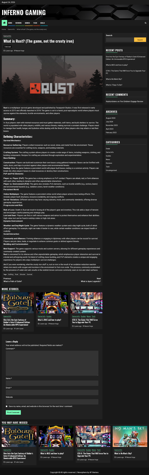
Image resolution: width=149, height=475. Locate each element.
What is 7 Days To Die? (114, 85)
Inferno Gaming (24, 12)
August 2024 (110, 118)
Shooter (22, 274)
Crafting (10, 274)
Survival (29, 274)
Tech (35, 23)
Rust (16, 274)
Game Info (7, 36)
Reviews (18, 23)
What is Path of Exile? (12, 279)
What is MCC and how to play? (49, 319)
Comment (10, 349)
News (10, 23)
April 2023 (109, 129)
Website (9, 397)
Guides (27, 23)
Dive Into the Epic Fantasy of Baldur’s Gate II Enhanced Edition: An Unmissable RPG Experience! (16, 322)
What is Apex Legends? (91, 279)
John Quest (19, 329)
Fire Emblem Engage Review (131, 101)
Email (9, 388)
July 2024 (109, 122)
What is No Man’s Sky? (114, 79)
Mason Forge (20, 51)
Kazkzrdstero (111, 101)
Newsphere (82, 472)
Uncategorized (111, 170)
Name (9, 378)
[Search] (145, 23)
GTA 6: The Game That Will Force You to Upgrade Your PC (85, 321)
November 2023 (112, 125)
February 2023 (111, 132)
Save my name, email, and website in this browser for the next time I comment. (41, 406)
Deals (42, 23)
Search (109, 35)
